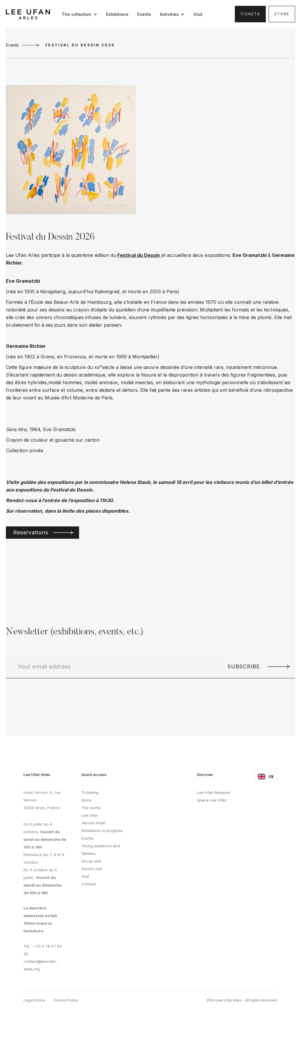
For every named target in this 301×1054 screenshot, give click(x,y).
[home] (28, 14)
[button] (81, 14)
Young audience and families (100, 849)
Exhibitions (117, 14)
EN (270, 776)
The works (91, 807)
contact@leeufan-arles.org (40, 965)
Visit (198, 14)
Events (144, 14)
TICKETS (250, 14)
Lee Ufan (89, 815)
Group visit (91, 861)
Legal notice (34, 1000)
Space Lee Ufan (212, 800)
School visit (91, 868)
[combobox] (266, 776)
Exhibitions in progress (102, 830)
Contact (88, 884)
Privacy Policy (66, 1000)
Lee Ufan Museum (213, 792)
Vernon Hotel (93, 823)
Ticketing (89, 792)
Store (282, 14)
